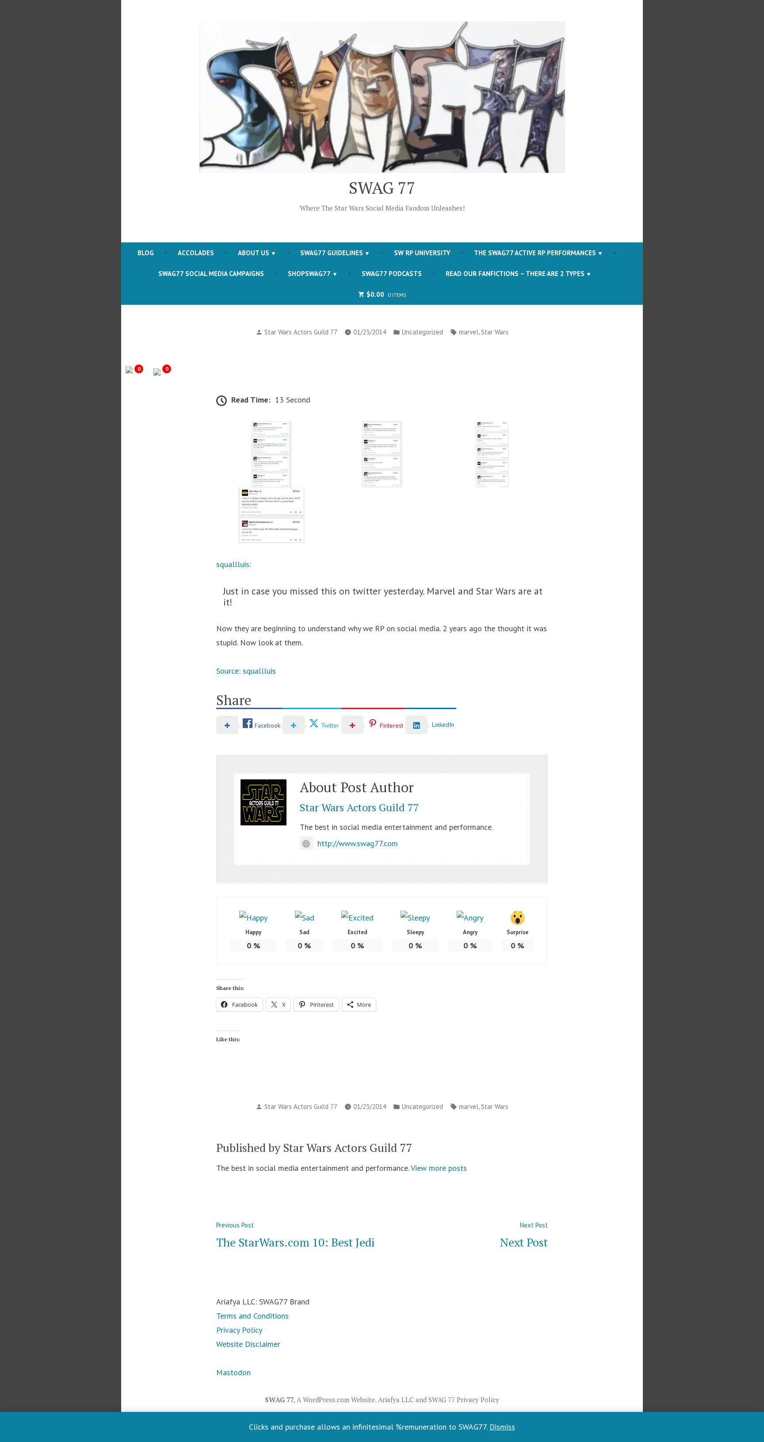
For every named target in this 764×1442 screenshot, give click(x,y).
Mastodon (233, 1372)
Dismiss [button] (502, 1427)
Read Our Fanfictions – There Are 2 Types (515, 273)
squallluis (232, 564)
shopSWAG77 (309, 273)
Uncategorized (422, 332)
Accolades (196, 253)
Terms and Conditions (252, 1316)
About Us (253, 253)
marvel (468, 332)
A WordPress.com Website (336, 1399)
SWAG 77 (382, 187)
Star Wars (494, 332)
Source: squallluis (246, 671)
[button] (271, 454)
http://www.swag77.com (357, 843)
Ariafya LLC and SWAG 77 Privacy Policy (438, 1399)
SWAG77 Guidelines (331, 253)
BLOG (146, 253)
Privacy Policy (239, 1330)
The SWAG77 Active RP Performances (535, 253)
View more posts (439, 1168)
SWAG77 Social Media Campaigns (211, 273)
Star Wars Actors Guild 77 (300, 332)
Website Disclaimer (248, 1344)
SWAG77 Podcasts (392, 273)
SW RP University (422, 253)
